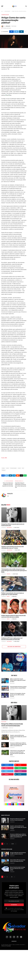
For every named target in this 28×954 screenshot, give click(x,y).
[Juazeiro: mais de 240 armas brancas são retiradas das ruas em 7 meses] (14, 537)
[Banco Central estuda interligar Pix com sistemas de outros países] (5, 868)
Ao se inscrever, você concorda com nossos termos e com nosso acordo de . (14, 910)
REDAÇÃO (8, 26)
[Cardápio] (2, 6)
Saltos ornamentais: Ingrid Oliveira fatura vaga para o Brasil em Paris (17, 680)
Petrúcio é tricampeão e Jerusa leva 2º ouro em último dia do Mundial (17, 695)
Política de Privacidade (6, 945)
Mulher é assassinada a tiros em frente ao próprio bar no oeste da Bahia (12, 593)
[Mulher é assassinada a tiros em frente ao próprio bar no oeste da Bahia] (14, 583)
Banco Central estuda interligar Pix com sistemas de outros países (17, 868)
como (7, 468)
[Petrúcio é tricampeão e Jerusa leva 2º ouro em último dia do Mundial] (5, 695)
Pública (3, 470)
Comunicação (5, 14)
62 (11, 876)
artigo (3, 468)
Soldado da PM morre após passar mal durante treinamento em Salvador (11, 638)
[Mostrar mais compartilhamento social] (25, 31)
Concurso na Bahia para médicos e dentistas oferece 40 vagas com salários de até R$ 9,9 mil (18, 744)
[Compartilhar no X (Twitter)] (16, 31)
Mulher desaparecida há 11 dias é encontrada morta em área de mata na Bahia (13, 616)
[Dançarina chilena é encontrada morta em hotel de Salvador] (14, 514)
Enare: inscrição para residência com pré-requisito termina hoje (7, 484)
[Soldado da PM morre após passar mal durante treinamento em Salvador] (14, 628)
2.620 (12, 843)
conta (19, 468)
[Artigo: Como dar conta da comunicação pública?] (14, 41)
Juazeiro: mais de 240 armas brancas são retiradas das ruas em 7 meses (12, 547)
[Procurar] (26, 6)
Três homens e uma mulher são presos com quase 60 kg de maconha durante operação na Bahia (14, 570)
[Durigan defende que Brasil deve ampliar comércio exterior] (5, 854)
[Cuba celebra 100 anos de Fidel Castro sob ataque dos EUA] (5, 861)
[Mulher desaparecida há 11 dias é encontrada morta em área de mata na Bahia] (14, 606)
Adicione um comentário (14, 646)
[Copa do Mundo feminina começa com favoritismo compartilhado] (5, 688)
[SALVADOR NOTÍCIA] (14, 6)
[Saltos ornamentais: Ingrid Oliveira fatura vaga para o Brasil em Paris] (5, 680)
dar (23, 468)
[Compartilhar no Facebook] (11, 31)
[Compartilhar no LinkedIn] (21, 31)
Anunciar (14, 941)
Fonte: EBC (4, 457)
